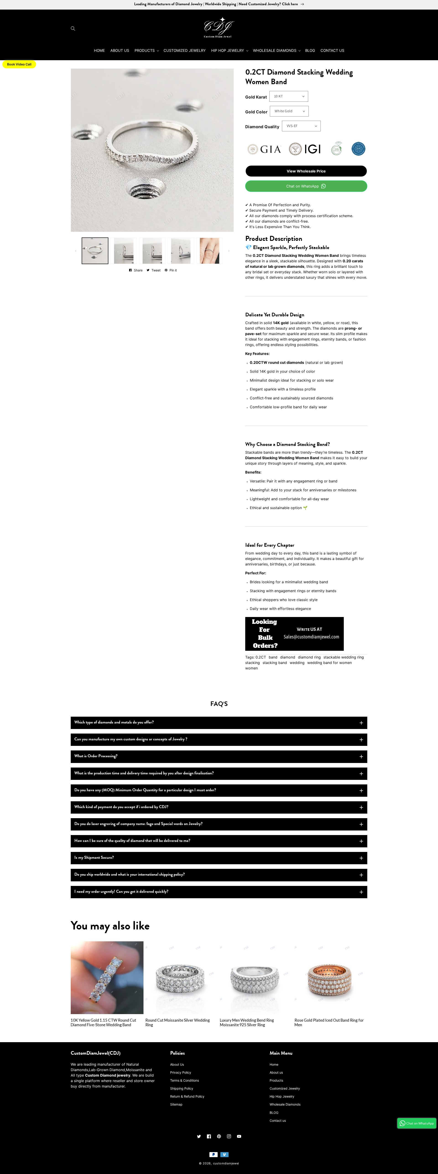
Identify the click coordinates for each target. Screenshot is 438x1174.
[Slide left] (76, 251)
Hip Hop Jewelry (282, 1096)
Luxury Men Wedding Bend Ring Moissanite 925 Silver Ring (247, 1022)
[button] (74, 28)
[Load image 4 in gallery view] (181, 251)
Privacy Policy (180, 1072)
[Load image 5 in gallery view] (209, 251)
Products (276, 1080)
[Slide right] (229, 251)
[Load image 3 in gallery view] (152, 251)
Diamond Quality (262, 126)
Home (274, 1064)
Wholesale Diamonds (285, 1104)
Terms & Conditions (184, 1080)
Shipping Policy (181, 1088)
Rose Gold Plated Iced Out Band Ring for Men (329, 1022)
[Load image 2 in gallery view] (123, 251)
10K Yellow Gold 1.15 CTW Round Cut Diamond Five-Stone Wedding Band (103, 1022)
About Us (177, 1064)
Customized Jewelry (285, 1088)
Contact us (278, 1120)
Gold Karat (256, 97)
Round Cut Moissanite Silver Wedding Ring (177, 1022)
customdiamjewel (226, 1163)
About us (276, 1072)
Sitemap (176, 1104)
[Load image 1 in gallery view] (95, 251)
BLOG (274, 1112)
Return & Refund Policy (187, 1096)
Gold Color (256, 111)
